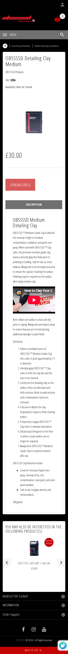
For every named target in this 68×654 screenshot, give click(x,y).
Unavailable (20, 185)
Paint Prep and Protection (20, 46)
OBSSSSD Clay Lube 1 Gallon (34, 563)
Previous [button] (7, 563)
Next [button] (61, 563)
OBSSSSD (20, 640)
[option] (34, 120)
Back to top (32, 650)
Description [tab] (34, 205)
